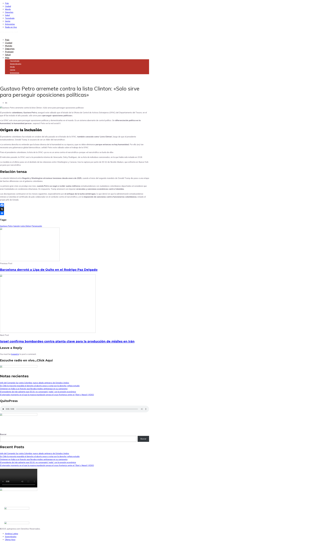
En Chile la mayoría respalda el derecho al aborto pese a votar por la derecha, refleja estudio (40, 386)
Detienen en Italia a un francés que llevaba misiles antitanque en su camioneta (33, 389)
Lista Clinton (25, 226)
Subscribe (4, 77)
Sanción (16, 226)
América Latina (11, 533)
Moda (12, 67)
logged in (15, 354)
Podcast (9, 52)
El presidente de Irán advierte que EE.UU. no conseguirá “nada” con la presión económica (38, 392)
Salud (7, 15)
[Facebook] (74, 205)
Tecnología (9, 18)
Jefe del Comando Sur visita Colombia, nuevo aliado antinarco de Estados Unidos (34, 383)
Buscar (3, 434)
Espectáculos (15, 64)
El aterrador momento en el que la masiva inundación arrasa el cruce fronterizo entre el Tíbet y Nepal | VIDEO (47, 394)
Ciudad (8, 6)
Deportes (9, 12)
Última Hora (10, 539)
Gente (7, 21)
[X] (74, 209)
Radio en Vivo (11, 27)
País (7, 3)
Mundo (8, 9)
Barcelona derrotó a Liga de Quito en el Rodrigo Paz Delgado (49, 269)
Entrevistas (10, 24)
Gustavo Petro (6, 226)
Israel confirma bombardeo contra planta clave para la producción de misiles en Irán (67, 341)
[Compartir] (74, 213)
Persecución (37, 226)
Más (7, 58)
